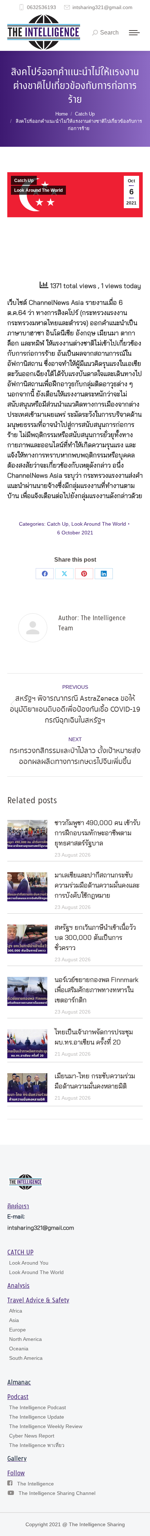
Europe (17, 1330)
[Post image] (27, 834)
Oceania (18, 1348)
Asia (14, 1320)
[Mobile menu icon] (134, 32)
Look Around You (28, 1263)
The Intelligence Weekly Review (45, 1426)
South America (26, 1358)
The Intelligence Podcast (37, 1407)
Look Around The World (38, 190)
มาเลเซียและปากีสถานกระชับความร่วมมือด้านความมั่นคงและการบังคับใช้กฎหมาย (97, 885)
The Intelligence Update (36, 1417)
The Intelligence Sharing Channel (57, 1493)
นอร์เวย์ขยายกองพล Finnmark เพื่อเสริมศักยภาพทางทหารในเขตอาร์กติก (96, 990)
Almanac (19, 1383)
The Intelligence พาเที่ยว (36, 1445)
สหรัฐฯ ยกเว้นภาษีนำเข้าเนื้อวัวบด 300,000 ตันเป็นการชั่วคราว (95, 938)
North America (25, 1339)
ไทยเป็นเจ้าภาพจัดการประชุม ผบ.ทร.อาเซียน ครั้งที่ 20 (94, 1037)
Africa (15, 1311)
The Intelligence (35, 1484)
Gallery (17, 1459)
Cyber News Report (31, 1436)
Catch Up (23, 180)
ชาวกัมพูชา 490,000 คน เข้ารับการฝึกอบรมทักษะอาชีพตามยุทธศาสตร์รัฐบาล (98, 833)
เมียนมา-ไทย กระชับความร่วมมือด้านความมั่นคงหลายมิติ (95, 1081)
